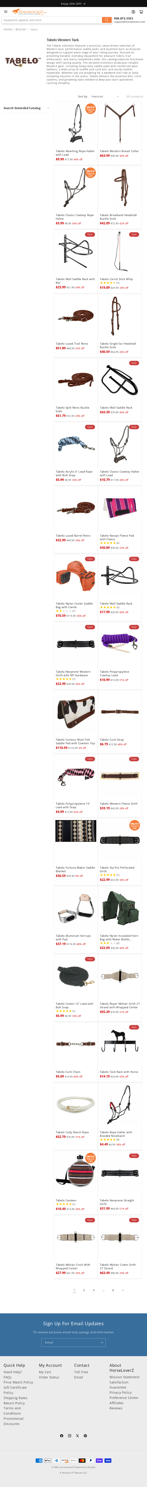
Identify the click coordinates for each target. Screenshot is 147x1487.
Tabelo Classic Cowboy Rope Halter (75, 217)
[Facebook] (62, 1436)
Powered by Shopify (85, 1467)
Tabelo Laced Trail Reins (72, 344)
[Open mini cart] (141, 12)
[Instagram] (70, 1436)
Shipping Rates (15, 1398)
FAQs (8, 1377)
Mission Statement (124, 1377)
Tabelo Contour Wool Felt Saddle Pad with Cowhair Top (75, 741)
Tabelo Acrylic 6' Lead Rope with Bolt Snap (74, 473)
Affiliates (117, 1403)
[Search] (107, 20)
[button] (27, 108)
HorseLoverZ (67, 1467)
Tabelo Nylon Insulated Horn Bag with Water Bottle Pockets (119, 937)
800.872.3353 (123, 18)
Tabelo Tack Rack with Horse (119, 1072)
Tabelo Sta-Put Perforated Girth (117, 869)
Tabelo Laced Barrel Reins (73, 535)
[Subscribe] (102, 1342)
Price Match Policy (18, 1382)
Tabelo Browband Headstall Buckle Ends (118, 217)
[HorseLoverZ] (29, 11)
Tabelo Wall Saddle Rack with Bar (75, 281)
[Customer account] (133, 12)
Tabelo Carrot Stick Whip (116, 279)
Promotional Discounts (14, 1421)
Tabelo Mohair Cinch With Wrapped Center (73, 1266)
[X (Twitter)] (77, 1436)
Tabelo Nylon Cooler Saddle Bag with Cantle (74, 605)
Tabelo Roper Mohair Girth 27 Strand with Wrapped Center (120, 1005)
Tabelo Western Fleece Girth (119, 804)
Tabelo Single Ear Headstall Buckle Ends (118, 345)
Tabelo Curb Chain (68, 1072)
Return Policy (14, 1403)
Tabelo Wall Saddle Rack (116, 408)
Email (78, 1377)
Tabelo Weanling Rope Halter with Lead (75, 153)
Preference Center (124, 1398)
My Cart (45, 1372)
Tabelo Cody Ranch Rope (72, 1132)
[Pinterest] (85, 1436)
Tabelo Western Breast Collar (119, 151)
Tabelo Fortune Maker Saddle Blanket (75, 869)
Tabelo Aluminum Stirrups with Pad (73, 937)
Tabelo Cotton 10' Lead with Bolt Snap (74, 1005)
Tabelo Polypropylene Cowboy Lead (114, 673)
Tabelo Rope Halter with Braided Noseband (116, 1134)
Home (8, 29)
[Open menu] (6, 11)
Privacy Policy (121, 1392)
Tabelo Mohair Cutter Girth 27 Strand (118, 1266)
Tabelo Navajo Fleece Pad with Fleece (117, 537)
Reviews (116, 1408)
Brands (21, 29)
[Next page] (123, 1290)
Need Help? (13, 1372)
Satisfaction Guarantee (119, 1385)
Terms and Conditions (12, 1410)
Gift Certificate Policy (15, 1390)
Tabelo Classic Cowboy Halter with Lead (119, 473)
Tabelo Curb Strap (112, 740)
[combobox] (57, 20)
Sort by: (83, 96)
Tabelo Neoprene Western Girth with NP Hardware (73, 673)
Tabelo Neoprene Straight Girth (117, 1202)
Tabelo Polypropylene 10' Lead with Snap (73, 805)
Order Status (49, 1377)
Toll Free (81, 1372)
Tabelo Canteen (66, 1200)
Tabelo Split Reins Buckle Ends (72, 409)
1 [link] (74, 1290)
